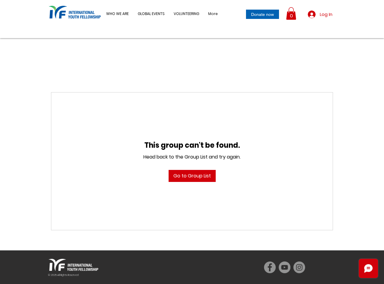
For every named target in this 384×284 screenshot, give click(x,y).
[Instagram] (299, 267)
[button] (151, 14)
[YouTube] (284, 267)
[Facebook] (270, 267)
